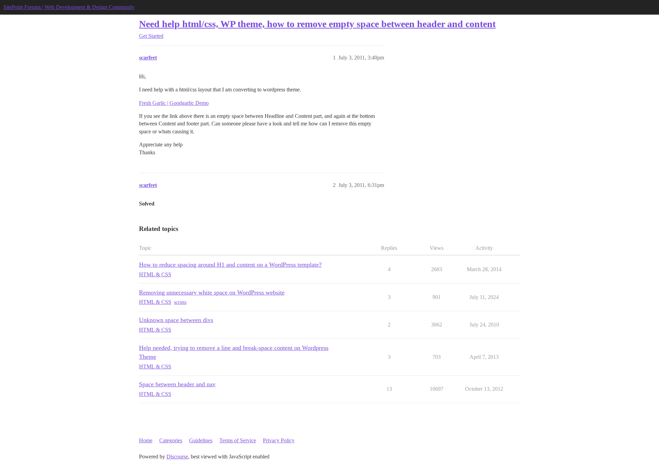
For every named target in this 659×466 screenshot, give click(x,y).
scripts (180, 302)
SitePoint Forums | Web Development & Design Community (69, 7)
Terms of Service (237, 440)
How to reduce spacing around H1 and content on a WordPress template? (230, 264)
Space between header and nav (177, 384)
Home (145, 440)
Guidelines (200, 440)
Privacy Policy (278, 440)
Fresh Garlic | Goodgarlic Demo (174, 103)
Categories (170, 440)
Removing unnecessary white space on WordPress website (212, 292)
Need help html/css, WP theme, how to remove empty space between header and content (317, 24)
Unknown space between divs (176, 320)
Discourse (177, 456)
